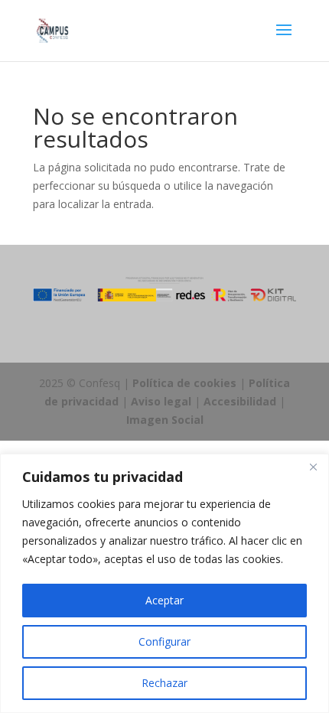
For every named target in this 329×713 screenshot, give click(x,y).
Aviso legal (161, 401)
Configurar (164, 641)
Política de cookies (184, 383)
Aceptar (164, 600)
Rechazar (164, 683)
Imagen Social (165, 419)
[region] (164, 583)
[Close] (313, 466)
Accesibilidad (240, 401)
